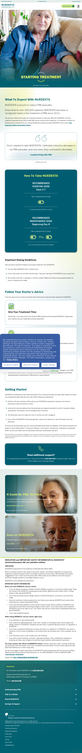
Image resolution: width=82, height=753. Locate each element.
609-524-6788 (16, 681)
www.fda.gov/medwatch (14, 654)
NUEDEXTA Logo (8, 6)
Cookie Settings (49, 365)
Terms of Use (8, 736)
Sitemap (7, 739)
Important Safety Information (7, 1)
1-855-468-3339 (37, 670)
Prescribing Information (42, 1)
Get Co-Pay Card (67, 6)
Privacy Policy (8, 734)
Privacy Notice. (12, 360)
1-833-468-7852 (50, 459)
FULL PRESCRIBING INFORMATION (25, 657)
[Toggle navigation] (78, 6)
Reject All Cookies (31, 365)
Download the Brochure (15, 506)
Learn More (11, 544)
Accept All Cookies (11, 365)
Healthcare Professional (76, 1)
